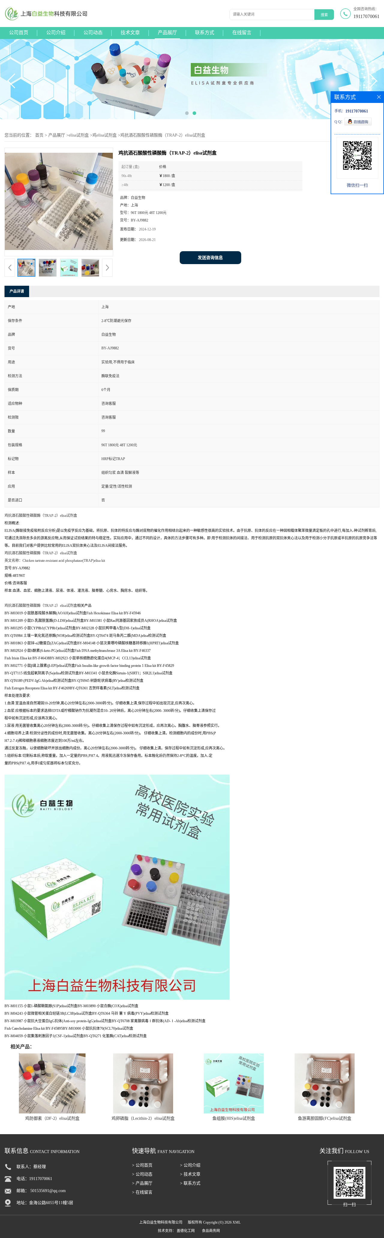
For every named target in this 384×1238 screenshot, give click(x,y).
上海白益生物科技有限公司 (160, 1222)
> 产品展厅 (142, 1183)
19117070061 (366, 16)
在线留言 (241, 32)
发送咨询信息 (210, 257)
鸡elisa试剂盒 (104, 135)
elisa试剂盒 (79, 135)
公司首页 (18, 32)
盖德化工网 (186, 1231)
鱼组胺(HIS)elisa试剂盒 (233, 1118)
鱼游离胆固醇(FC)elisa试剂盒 (324, 1118)
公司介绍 (55, 32)
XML (236, 1222)
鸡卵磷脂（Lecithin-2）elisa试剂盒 (143, 1118)
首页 (39, 135)
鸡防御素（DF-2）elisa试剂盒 (52, 1118)
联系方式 (204, 32)
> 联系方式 (190, 1183)
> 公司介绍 (190, 1165)
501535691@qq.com (48, 1190)
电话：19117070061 (34, 1178)
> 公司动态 (142, 1174)
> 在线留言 (142, 1192)
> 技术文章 (190, 1174)
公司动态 (93, 32)
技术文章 (130, 32)
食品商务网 (211, 1231)
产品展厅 (167, 32)
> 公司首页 (142, 1165)
